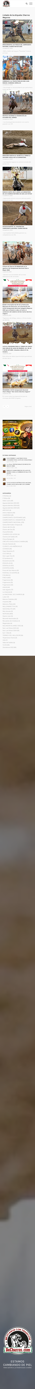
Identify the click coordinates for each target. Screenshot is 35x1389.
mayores (5, 601)
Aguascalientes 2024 (10, 505)
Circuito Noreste (8, 544)
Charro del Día (7, 527)
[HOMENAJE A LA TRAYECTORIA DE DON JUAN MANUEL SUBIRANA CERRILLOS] (17, 68)
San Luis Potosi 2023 (9, 628)
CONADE (6, 549)
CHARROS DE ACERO (10, 534)
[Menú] (29, 3)
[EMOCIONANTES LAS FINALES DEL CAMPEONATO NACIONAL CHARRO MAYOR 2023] (17, 31)
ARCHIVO (6, 510)
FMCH (5, 577)
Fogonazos (6, 580)
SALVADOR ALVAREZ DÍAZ (12, 626)
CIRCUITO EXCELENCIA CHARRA (14, 541)
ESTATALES (6, 565)
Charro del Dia (7, 529)
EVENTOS (6, 568)
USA (4, 640)
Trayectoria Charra (9, 638)
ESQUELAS (7, 563)
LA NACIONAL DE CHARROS (12, 594)
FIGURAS (6, 575)
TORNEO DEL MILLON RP (11, 635)
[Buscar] (25, 3)
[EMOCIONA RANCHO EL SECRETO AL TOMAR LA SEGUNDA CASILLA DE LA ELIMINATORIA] (17, 142)
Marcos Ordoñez (8, 599)
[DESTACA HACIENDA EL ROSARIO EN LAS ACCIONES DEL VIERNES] (17, 102)
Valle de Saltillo (8, 642)
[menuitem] (25, 3)
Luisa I (5, 597)
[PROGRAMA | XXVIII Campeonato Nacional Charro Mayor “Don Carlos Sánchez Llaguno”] (17, 377)
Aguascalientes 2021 (9, 503)
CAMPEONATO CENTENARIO (13, 517)
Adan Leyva (7, 501)
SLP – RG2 (6, 633)
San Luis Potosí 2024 (10, 630)
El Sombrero (7, 558)
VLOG (5, 645)
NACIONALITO (8, 609)
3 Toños (5, 498)
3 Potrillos (6, 496)
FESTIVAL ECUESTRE (10, 573)
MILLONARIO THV (9, 606)
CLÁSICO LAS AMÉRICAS (11, 546)
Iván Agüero (7, 589)
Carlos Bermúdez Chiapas (11, 525)
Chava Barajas (7, 539)
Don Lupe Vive (7, 556)
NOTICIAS (6, 614)
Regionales (6, 623)
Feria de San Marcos (10, 570)
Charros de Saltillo (9, 537)
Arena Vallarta (7, 513)
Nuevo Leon (7, 616)
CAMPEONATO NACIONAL (12, 522)
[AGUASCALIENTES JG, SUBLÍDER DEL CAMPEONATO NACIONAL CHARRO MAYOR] (17, 213)
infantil (5, 587)
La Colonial (6, 592)
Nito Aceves (7, 611)
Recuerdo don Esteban (10, 621)
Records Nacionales (9, 618)
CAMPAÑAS (7, 515)
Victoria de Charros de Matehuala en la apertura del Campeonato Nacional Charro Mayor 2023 (16, 268)
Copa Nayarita (7, 551)
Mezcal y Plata (8, 604)
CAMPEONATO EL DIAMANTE (13, 520)
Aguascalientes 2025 (10, 508)
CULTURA (6, 553)
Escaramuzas (7, 561)
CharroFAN (6, 532)
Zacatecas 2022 (8, 647)
